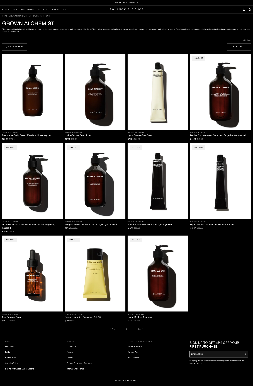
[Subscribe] (244, 354)
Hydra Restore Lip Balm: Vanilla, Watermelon (212, 225)
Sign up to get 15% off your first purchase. (214, 345)
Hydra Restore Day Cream (140, 135)
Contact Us (71, 347)
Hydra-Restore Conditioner (78, 135)
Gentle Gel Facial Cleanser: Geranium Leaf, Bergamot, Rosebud (28, 226)
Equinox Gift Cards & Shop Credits (19, 369)
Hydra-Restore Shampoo (140, 317)
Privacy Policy (133, 352)
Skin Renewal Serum (12, 317)
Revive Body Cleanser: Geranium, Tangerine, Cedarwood (218, 135)
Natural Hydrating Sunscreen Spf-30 (83, 317)
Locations (9, 347)
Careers (70, 358)
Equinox (70, 352)
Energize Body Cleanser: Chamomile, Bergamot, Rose (91, 225)
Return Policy (10, 358)
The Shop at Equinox (127, 380)
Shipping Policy (11, 363)
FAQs (7, 352)
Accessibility (133, 358)
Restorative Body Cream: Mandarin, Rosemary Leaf (27, 135)
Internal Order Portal (75, 369)
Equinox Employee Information (79, 363)
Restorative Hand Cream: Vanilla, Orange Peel (150, 225)
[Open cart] (249, 9)
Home (4, 16)
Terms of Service (135, 347)
